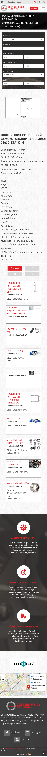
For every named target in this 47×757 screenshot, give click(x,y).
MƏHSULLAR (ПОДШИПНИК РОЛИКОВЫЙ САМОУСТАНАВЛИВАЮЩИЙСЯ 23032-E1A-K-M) (20, 21)
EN (39, 2)
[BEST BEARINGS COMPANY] (12, 8)
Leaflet (37, 695)
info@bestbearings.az (13, 2)
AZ (35, 2)
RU (44, 2)
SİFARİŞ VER (34, 8)
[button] (18, 676)
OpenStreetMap (43, 695)
